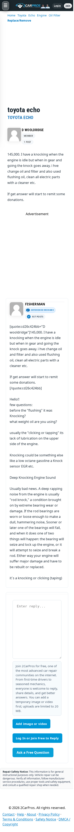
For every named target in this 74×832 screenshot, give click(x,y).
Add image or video (31, 724)
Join (68, 5)
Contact (8, 814)
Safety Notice (46, 819)
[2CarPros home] (30, 5)
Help (20, 814)
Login (57, 5)
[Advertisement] (37, 67)
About (31, 814)
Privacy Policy (49, 814)
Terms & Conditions (17, 819)
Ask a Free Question (33, 752)
